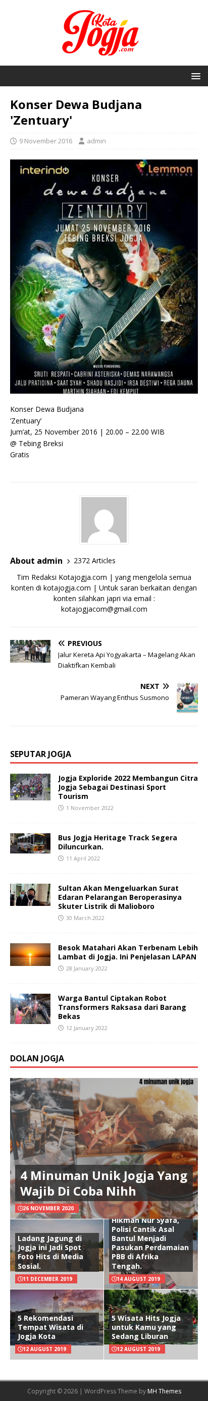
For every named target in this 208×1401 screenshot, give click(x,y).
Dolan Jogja (37, 1058)
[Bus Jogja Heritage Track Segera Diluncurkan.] (30, 847)
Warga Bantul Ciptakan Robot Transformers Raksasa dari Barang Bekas (122, 1007)
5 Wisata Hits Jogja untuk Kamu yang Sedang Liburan (146, 1327)
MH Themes (164, 1391)
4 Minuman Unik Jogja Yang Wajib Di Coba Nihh (103, 1183)
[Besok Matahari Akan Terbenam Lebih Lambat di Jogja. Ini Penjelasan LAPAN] (30, 959)
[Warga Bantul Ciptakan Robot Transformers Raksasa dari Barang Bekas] (30, 1017)
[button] (194, 75)
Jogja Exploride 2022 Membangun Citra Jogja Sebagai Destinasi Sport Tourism (128, 787)
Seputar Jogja (40, 754)
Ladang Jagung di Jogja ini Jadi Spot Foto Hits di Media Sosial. (50, 1252)
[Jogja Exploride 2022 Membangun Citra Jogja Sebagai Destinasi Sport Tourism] (30, 794)
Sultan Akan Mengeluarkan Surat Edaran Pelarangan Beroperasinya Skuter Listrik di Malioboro (120, 897)
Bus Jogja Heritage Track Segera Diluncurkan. (117, 842)
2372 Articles (95, 560)
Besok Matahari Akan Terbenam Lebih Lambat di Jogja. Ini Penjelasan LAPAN (128, 952)
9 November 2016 (45, 140)
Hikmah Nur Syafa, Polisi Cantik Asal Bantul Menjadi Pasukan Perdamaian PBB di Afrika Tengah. (150, 1243)
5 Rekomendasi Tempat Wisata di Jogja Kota (50, 1327)
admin (96, 140)
